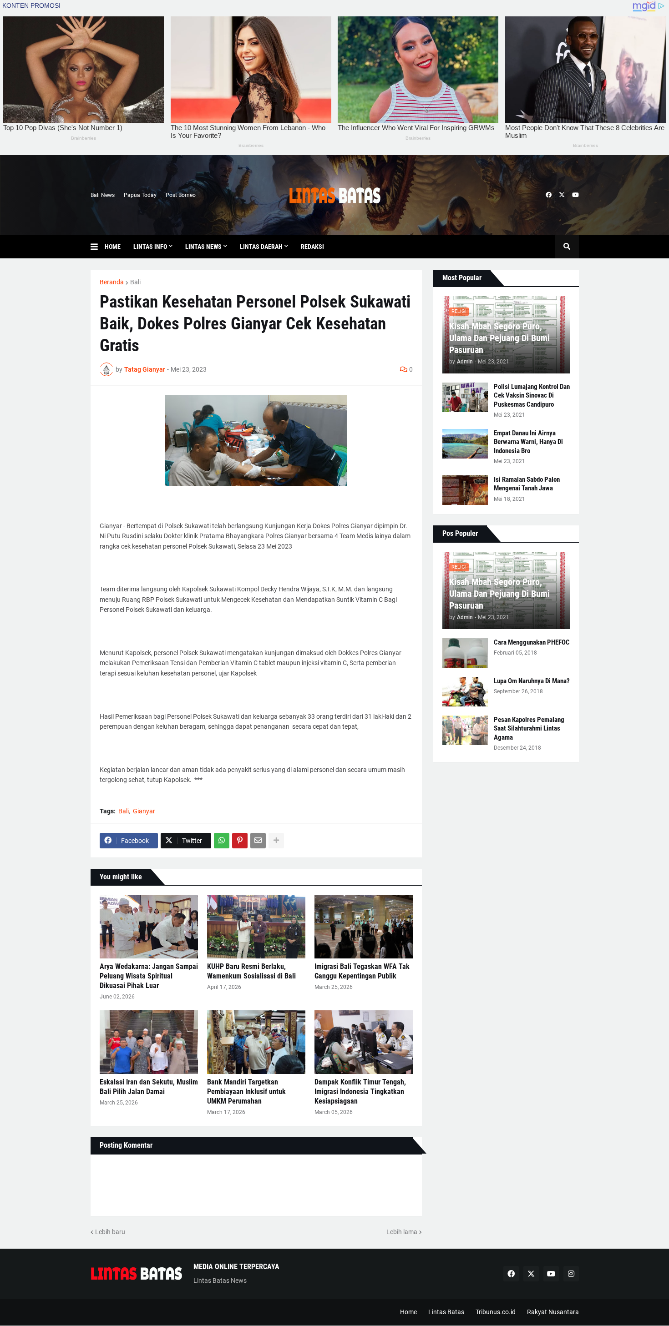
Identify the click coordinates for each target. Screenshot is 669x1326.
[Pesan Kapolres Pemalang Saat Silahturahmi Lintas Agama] (465, 730)
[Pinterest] (240, 840)
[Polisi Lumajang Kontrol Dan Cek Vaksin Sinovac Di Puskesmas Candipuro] (465, 397)
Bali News (103, 195)
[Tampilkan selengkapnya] (276, 840)
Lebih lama (401, 1231)
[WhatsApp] (221, 840)
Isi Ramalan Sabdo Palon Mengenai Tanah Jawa (527, 484)
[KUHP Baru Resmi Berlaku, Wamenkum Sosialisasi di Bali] (256, 926)
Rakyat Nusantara (553, 1312)
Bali (135, 282)
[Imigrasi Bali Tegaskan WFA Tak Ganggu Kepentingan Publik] (363, 926)
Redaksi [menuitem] (312, 246)
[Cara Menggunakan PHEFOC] (465, 653)
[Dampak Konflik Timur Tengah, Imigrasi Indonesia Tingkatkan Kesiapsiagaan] (363, 1042)
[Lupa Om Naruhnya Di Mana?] (465, 691)
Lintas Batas (446, 1312)
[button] (98, 246)
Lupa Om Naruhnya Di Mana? (532, 681)
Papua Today (140, 195)
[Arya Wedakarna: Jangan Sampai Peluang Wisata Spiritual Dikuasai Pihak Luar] (149, 926)
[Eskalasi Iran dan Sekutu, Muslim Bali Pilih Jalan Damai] (149, 1042)
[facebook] (549, 195)
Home (408, 1312)
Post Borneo (181, 195)
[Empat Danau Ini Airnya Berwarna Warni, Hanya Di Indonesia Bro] (465, 444)
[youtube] (575, 195)
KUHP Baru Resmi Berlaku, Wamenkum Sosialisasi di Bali (251, 971)
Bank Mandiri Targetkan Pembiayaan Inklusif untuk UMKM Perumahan (246, 1091)
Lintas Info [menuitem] (150, 246)
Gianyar (144, 811)
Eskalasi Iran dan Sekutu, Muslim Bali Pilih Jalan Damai (149, 1087)
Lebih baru (110, 1231)
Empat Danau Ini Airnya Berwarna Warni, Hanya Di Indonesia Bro (528, 442)
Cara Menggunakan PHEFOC (532, 642)
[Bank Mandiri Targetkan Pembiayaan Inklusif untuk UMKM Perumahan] (256, 1042)
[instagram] (571, 1273)
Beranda (112, 282)
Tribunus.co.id (496, 1312)
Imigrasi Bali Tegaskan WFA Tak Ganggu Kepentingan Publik (362, 971)
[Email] (258, 840)
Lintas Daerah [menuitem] (261, 246)
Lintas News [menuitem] (203, 246)
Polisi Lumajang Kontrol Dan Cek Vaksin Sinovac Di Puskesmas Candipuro (532, 395)
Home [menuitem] (113, 246)
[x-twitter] (562, 195)
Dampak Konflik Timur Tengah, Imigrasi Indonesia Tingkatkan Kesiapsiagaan (360, 1091)
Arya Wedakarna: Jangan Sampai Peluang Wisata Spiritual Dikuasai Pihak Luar (149, 976)
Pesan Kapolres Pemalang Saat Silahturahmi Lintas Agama (529, 728)
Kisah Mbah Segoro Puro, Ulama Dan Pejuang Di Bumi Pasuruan (499, 338)
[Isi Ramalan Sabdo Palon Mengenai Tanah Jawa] (465, 490)
